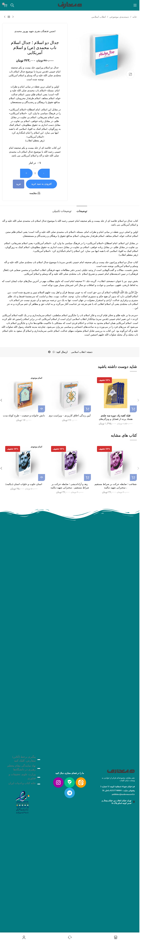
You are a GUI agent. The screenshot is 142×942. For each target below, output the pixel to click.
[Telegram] (69, 793)
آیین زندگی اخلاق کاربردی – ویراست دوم (70, 415)
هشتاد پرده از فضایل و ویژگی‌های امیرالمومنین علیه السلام (115, 419)
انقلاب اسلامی (98, 17)
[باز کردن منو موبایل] (135, 5)
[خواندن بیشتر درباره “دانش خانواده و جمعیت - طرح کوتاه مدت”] (41, 408)
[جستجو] (12, 5)
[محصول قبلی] (13, 17)
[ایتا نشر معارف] (81, 782)
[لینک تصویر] (22, 801)
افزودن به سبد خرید (41, 184)
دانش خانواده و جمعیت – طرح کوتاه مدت (24, 415)
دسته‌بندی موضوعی (119, 17)
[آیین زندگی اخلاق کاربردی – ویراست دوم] (69, 393)
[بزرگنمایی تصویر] (130, 74)
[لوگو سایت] (70, 5)
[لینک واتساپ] (54, 352)
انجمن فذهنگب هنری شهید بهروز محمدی (34, 31)
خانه (134, 17)
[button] (133, 408)
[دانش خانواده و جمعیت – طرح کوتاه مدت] (24, 393)
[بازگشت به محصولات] (9, 17)
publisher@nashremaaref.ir (123, 794)
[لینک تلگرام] (49, 352)
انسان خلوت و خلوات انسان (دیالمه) (24, 484)
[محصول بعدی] (5, 17)
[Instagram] (58, 782)
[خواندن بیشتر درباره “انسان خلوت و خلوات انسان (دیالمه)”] (41, 477)
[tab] (82, 210)
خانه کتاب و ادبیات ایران (22, 783)
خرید (18, 184)
